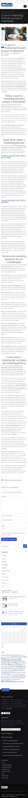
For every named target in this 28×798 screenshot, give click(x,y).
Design (4, 558)
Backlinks (9, 657)
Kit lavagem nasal (13, 796)
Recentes (14, 592)
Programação (5, 577)
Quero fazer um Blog (13, 604)
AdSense (3, 655)
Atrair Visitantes (4, 657)
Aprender (5, 555)
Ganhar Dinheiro (18, 670)
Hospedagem (5, 564)
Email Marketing (4, 670)
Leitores (13, 674)
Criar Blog (7, 664)
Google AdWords (19, 672)
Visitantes (18, 679)
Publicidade (16, 676)
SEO (3, 586)
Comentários (6, 592)
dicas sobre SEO (15, 668)
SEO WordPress (14, 678)
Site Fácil (22, 678)
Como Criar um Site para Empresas (10, 740)
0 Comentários (5, 55)
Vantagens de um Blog (11, 679)
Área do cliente (5, 775)
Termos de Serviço (10, 794)
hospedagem (7, 674)
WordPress (6, 681)
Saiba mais (8, 708)
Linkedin (7, 713)
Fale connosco (5, 777)
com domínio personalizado (15, 429)
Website (3, 525)
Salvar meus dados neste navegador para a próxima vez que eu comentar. (13, 534)
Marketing (5, 567)
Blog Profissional (13, 661)
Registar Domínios (6, 769)
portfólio (15, 434)
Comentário (3, 496)
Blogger (8, 659)
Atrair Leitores (22, 655)
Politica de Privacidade (20, 794)
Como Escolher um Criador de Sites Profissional (13, 743)
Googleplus (4, 713)
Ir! (19, 729)
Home (3, 762)
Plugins (4, 574)
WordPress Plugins (18, 681)
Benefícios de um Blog (19, 657)
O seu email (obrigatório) (6, 520)
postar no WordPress (6, 676)
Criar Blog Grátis (17, 665)
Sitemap (3, 794)
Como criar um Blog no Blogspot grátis (16, 596)
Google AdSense (11, 672)
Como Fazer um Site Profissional (10, 752)
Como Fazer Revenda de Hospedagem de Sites (13, 755)
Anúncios (16, 655)
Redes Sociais (6, 580)
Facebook (10, 670)
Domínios (5, 561)
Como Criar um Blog (9, 663)
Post (23, 674)
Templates (3, 679)
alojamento (9, 655)
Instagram (9, 713)
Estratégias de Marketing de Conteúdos (11, 746)
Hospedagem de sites (6, 765)
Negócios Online (6, 570)
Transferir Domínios (6, 771)
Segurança (5, 583)
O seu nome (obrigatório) (6, 515)
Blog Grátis (14, 659)
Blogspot (23, 661)
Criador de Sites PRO (6, 767)
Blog (3, 658)
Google (3, 672)
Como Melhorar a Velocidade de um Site (11, 749)
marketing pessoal (16, 53)
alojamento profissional (6, 431)
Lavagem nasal (5, 796)
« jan (2, 647)
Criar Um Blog (16, 666)
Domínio (22, 668)
